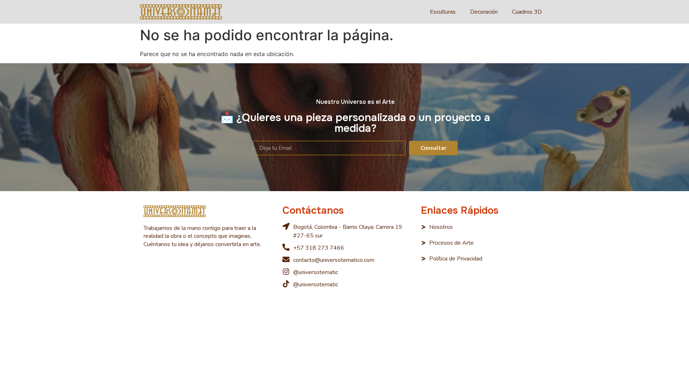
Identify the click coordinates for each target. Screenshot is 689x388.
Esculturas (443, 12)
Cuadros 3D (527, 12)
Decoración (484, 12)
